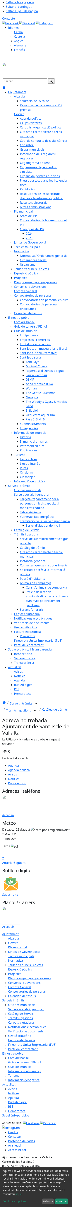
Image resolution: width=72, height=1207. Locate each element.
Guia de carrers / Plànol (24, 1062)
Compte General (19, 987)
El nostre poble (12, 1053)
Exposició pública (20, 969)
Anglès (18, 41)
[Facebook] (10, 23)
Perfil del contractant (23, 1049)
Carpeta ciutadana (21, 1022)
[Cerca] (51, 81)
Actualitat (9, 1084)
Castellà (19, 36)
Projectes (14, 974)
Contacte (8, 18)
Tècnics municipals (21, 956)
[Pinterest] (27, 23)
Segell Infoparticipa (15, 1115)
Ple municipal (17, 947)
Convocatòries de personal (27, 991)
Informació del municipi (24, 1071)
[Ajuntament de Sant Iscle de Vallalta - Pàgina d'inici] (25, 70)
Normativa (15, 961)
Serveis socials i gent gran (26, 1009)
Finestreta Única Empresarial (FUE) (32, 1045)
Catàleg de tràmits (55, 709)
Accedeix (8, 815)
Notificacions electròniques (27, 1027)
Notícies (13, 779)
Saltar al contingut (19, 7)
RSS (10, 1107)
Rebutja (48, 1201)
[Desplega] (36, 703)
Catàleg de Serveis (21, 1014)
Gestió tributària (19, 1036)
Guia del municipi (20, 1067)
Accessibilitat (17, 1150)
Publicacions (17, 783)
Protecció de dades (21, 1141)
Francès (19, 50)
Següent (19, 863)
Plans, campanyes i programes (29, 978)
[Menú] (4, 88)
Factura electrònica (21, 1040)
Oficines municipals (21, 1005)
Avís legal (14, 1145)
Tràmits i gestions (19, 710)
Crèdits (13, 1132)
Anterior (8, 863)
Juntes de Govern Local (24, 952)
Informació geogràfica (24, 1080)
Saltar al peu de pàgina (22, 11)
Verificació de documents (26, 1031)
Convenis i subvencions (24, 983)
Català (18, 32)
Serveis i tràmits (21, 703)
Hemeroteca (16, 1111)
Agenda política (19, 770)
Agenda (13, 765)
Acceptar (61, 1201)
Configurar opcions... (15, 1201)
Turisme (13, 1076)
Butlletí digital (17, 1102)
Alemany (20, 45)
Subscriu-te (10, 895)
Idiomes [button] (13, 28)
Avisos (12, 774)
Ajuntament (10, 934)
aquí (18, 1194)
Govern (13, 943)
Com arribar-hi (18, 1058)
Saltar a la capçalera (20, 2)
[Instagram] (44, 23)
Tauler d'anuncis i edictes (25, 965)
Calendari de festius (22, 996)
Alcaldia (13, 938)
